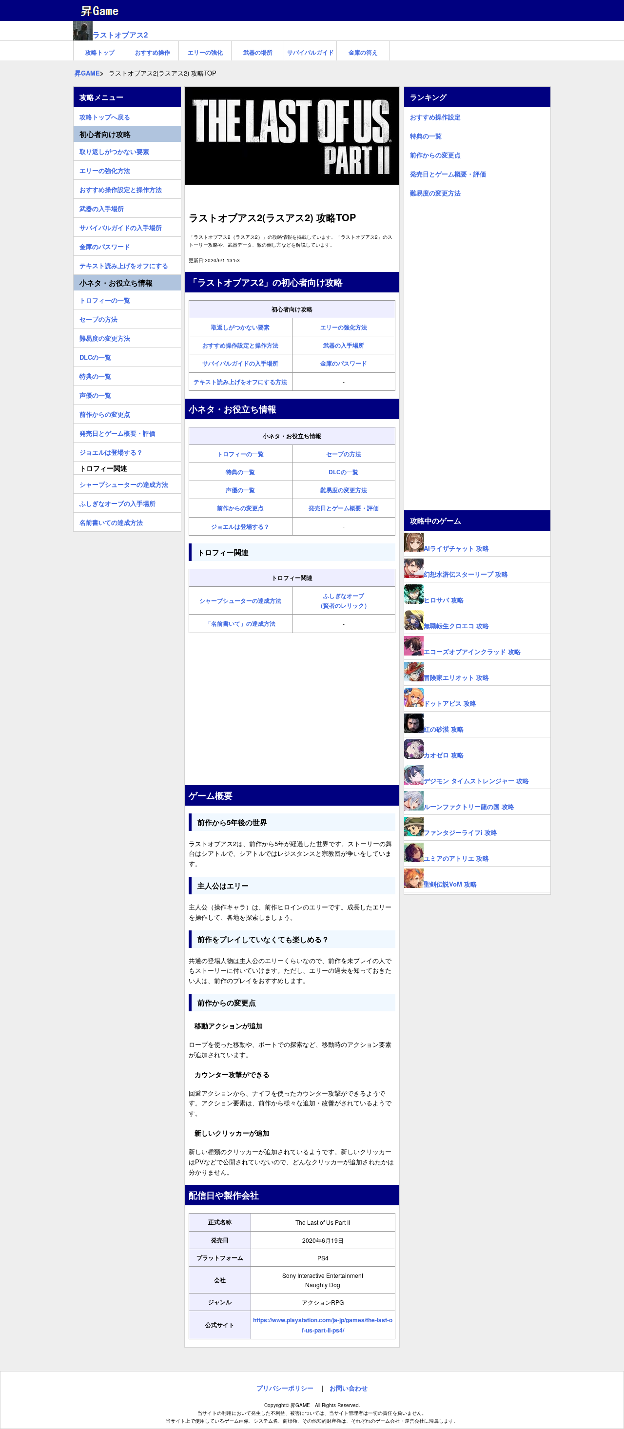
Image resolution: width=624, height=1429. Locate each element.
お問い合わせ (349, 1387)
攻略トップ (100, 52)
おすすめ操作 (152, 52)
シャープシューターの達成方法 (240, 600)
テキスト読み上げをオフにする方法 (240, 381)
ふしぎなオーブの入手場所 (117, 502)
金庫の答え (363, 52)
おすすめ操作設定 (435, 115)
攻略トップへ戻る (104, 115)
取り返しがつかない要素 (114, 150)
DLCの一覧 (343, 471)
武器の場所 (258, 52)
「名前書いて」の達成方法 (240, 623)
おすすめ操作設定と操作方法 (240, 345)
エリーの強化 (205, 52)
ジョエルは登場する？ (240, 526)
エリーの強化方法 (343, 327)
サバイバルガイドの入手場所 (240, 363)
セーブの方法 (343, 453)
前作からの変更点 (240, 507)
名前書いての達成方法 (111, 521)
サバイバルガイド (310, 52)
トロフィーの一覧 (240, 453)
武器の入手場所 (343, 345)
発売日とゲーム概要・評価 (344, 507)
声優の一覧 (240, 489)
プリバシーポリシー (284, 1387)
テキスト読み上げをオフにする (123, 264)
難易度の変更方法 (343, 489)
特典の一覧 (240, 471)
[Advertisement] (292, 709)
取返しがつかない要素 (240, 327)
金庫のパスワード (343, 363)
